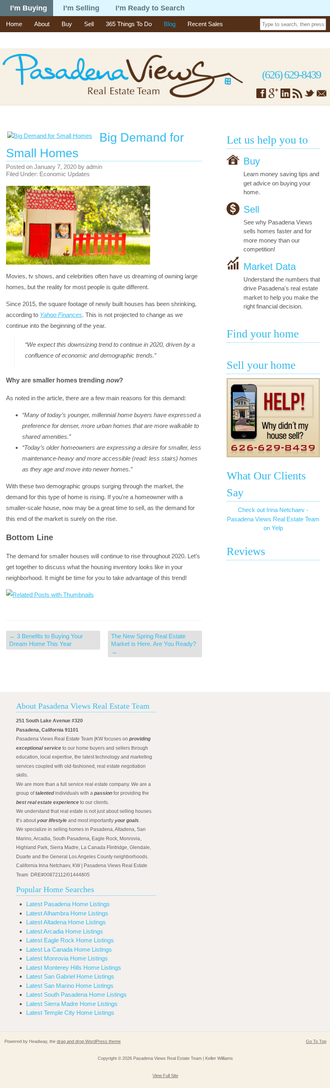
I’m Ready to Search (150, 8)
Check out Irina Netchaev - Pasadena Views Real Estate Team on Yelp (273, 518)
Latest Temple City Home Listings (70, 1012)
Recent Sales (205, 24)
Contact (16, 40)
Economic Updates (64, 174)
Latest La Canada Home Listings (69, 949)
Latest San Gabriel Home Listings (70, 976)
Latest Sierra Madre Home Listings (72, 1003)
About (42, 24)
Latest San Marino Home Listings (69, 985)
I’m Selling (81, 8)
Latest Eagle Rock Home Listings (70, 940)
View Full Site (165, 1075)
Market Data (269, 266)
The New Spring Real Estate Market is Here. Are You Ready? (153, 644)
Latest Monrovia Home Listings (67, 958)
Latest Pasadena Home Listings (68, 904)
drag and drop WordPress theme (89, 1041)
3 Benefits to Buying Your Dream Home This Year (46, 640)
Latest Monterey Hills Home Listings (73, 967)
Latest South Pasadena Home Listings (76, 994)
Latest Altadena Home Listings (66, 922)
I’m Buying (28, 8)
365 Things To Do (129, 24)
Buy (67, 24)
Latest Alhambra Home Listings (67, 913)
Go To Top (316, 1041)
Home (14, 24)
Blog (169, 24)
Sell (89, 24)
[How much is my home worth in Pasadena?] (273, 418)
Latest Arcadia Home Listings (64, 931)
